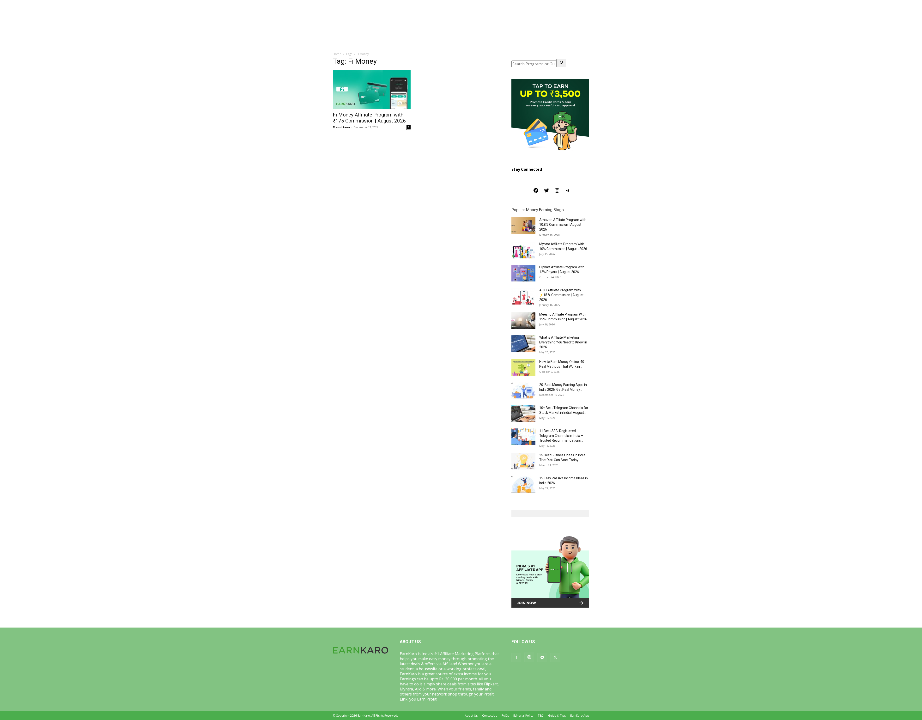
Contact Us (489, 716)
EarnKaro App (579, 716)
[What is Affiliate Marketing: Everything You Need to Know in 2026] (523, 343)
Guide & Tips (557, 716)
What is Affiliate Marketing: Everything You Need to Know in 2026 (563, 342)
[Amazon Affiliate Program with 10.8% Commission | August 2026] (523, 225)
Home (337, 54)
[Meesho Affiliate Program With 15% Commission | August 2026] (523, 320)
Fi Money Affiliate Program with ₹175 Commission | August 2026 (369, 118)
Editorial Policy (523, 716)
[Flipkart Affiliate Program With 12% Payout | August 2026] (523, 273)
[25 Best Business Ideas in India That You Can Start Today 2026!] (523, 461)
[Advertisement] (461, 36)
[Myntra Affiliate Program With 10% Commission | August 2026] (523, 250)
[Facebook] (536, 192)
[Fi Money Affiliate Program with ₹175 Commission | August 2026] (372, 89)
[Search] (561, 63)
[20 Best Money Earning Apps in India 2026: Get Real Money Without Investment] (523, 390)
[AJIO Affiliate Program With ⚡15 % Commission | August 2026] (523, 296)
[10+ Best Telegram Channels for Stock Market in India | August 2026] (523, 413)
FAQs (505, 716)
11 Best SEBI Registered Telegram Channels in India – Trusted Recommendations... (561, 435)
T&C (541, 716)
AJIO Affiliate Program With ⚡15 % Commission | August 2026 (561, 295)
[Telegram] (567, 192)
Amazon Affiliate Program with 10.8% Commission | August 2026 (562, 224)
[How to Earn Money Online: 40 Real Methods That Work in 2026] (523, 367)
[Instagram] (557, 192)
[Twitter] (546, 192)
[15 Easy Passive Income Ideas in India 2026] (523, 484)
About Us (471, 716)
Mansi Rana (341, 127)
